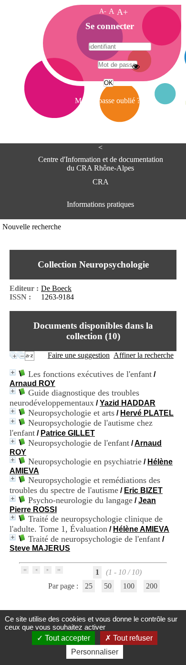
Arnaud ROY (32, 383)
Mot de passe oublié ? (107, 101)
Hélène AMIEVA (141, 529)
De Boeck (56, 288)
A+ (122, 12)
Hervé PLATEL (147, 413)
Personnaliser (94, 652)
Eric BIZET (143, 490)
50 (108, 586)
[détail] (13, 372)
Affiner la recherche (144, 355)
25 (89, 586)
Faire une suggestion (79, 355)
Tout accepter (66, 638)
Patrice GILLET (68, 433)
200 (151, 586)
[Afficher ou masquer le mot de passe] (136, 66)
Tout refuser (132, 638)
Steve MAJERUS (40, 548)
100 (128, 586)
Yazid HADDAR (127, 403)
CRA (101, 182)
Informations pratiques (100, 204)
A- (102, 11)
